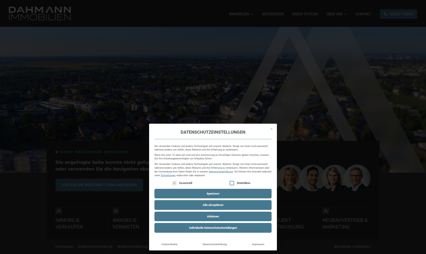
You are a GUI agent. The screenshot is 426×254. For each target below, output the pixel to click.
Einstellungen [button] (168, 175)
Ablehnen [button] (213, 216)
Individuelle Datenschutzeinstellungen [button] (213, 227)
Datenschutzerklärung (221, 171)
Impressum (258, 244)
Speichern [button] (213, 193)
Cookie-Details (170, 244)
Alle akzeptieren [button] (213, 205)
